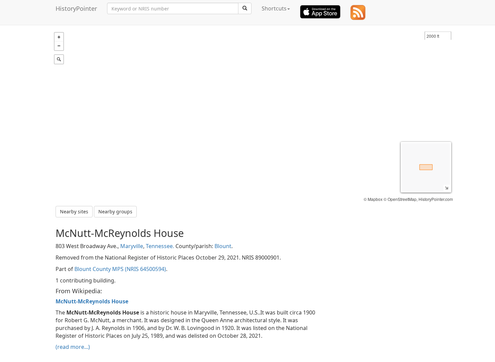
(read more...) (73, 347)
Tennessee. (160, 246)
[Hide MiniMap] (446, 188)
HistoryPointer (76, 8)
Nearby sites (74, 211)
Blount (222, 246)
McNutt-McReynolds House (92, 301)
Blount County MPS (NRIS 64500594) (120, 269)
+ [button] (59, 37)
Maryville (131, 246)
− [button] (59, 45)
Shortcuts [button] (274, 8)
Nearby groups (115, 211)
